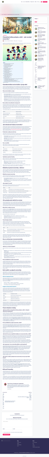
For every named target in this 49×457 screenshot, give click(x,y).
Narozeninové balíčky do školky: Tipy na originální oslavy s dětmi (41, 35)
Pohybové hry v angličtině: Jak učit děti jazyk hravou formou (41, 39)
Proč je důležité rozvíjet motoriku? (9, 74)
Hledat (36, 18)
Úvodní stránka (35, 442)
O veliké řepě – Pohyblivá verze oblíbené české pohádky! (41, 86)
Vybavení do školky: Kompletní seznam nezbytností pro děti (41, 59)
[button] (45, 2)
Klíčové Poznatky (6, 82)
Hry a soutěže (6, 67)
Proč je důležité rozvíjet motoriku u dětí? (9, 79)
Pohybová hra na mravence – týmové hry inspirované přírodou (42, 79)
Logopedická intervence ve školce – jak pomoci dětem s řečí (42, 48)
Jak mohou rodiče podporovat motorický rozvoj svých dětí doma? (12, 81)
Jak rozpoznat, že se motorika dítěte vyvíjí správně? (11, 80)
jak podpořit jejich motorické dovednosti (16, 129)
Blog (33, 443)
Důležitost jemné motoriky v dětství (8, 68)
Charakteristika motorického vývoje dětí (9, 63)
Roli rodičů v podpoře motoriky (8, 75)
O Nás (33, 444)
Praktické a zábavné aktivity (8, 66)
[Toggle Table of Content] (22, 62)
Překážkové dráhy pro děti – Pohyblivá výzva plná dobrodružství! (42, 67)
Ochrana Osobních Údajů (36, 447)
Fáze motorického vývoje (7, 64)
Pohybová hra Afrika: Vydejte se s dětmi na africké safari (42, 43)
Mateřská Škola (19, 444)
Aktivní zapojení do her (7, 76)
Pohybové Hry (5, 14)
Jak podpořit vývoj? (7, 70)
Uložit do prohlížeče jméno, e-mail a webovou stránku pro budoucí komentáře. (13, 432)
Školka (18, 443)
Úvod (2, 14)
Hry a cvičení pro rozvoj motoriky (8, 73)
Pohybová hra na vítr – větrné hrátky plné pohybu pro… (41, 28)
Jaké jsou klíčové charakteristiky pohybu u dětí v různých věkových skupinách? (14, 78)
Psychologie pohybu (7, 72)
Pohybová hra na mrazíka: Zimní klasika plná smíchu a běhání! (42, 52)
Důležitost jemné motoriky (8, 69)
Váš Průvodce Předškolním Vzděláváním (15, 383)
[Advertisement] (24, 8)
